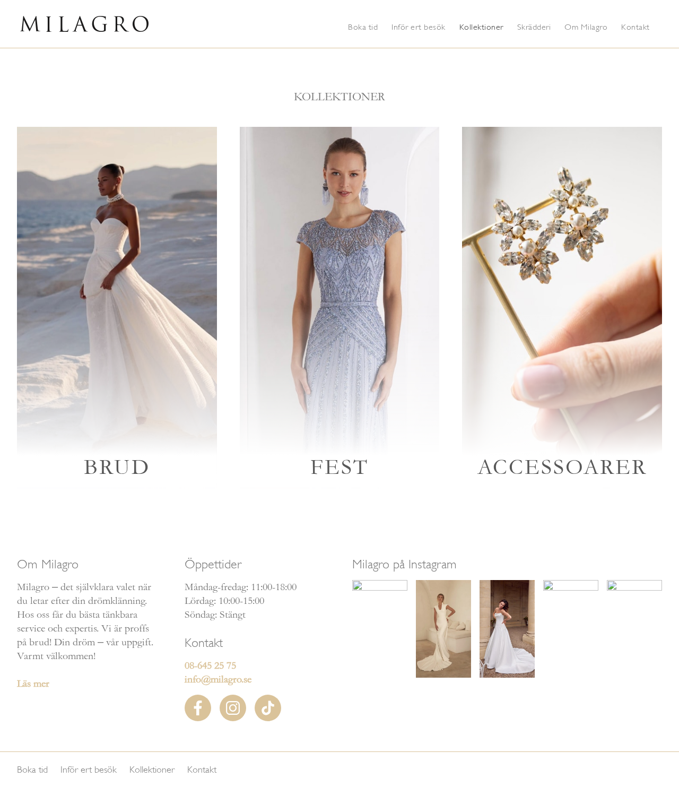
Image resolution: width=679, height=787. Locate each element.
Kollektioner (481, 27)
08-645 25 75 (210, 665)
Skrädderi (534, 27)
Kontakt (635, 27)
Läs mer (33, 683)
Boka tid (363, 27)
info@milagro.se (218, 679)
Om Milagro (585, 27)
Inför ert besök (418, 27)
